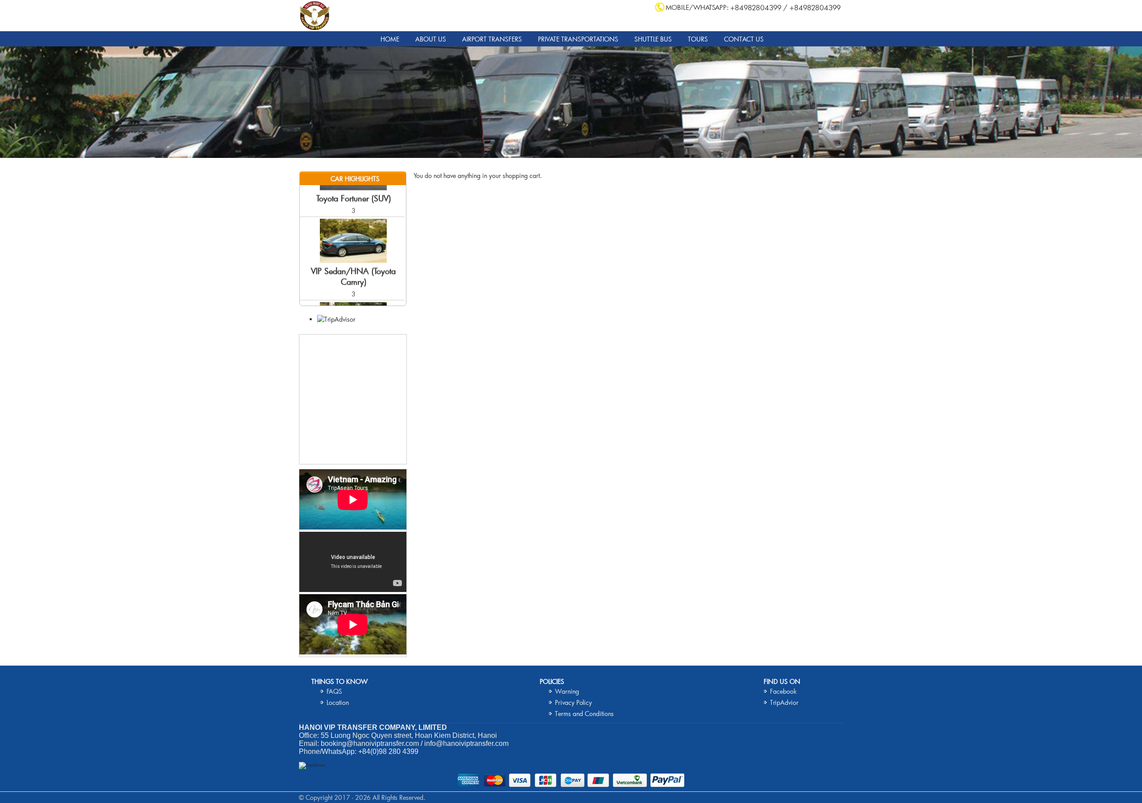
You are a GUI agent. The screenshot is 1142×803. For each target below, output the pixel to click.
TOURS (698, 39)
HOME (390, 39)
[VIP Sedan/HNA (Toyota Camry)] (353, 243)
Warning (567, 691)
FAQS (334, 691)
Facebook (783, 691)
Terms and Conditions (584, 713)
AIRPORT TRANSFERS (492, 39)
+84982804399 (756, 7)
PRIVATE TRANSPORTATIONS (578, 39)
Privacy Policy (573, 702)
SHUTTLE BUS (653, 39)
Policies (552, 681)
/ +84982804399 (812, 7)
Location (338, 702)
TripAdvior (784, 702)
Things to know (339, 681)
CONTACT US (744, 39)
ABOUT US (430, 39)
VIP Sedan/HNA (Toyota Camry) (353, 259)
